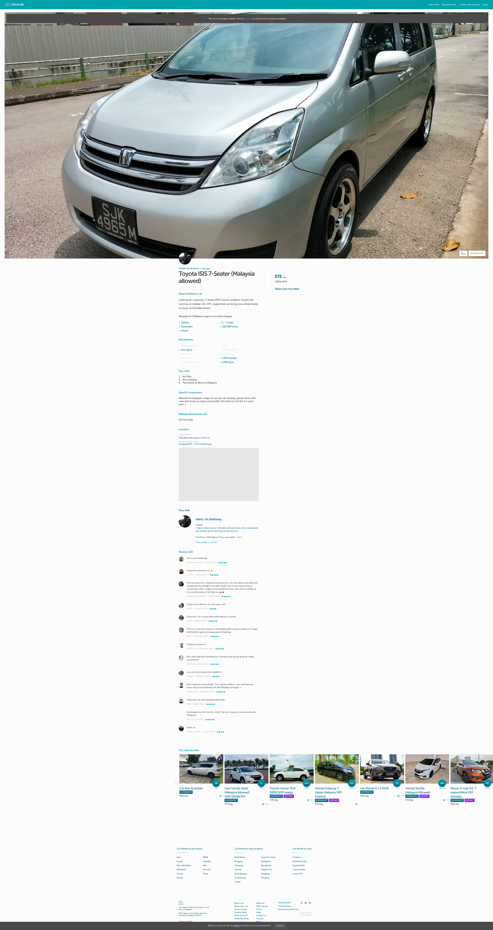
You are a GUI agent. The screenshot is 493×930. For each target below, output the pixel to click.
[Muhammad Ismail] (181, 559)
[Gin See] (181, 571)
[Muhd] (181, 630)
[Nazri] (181, 700)
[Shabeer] (181, 673)
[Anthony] (185, 521)
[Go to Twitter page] (305, 902)
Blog (258, 921)
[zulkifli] (181, 617)
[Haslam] (181, 605)
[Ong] (181, 713)
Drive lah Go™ (241, 915)
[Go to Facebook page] (301, 902)
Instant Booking (241, 918)
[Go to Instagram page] (310, 902)
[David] (181, 657)
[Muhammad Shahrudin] (181, 583)
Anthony (194, 268)
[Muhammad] (181, 645)
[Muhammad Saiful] (181, 728)
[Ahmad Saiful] (181, 685)
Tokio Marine (284, 906)
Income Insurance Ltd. (288, 909)
